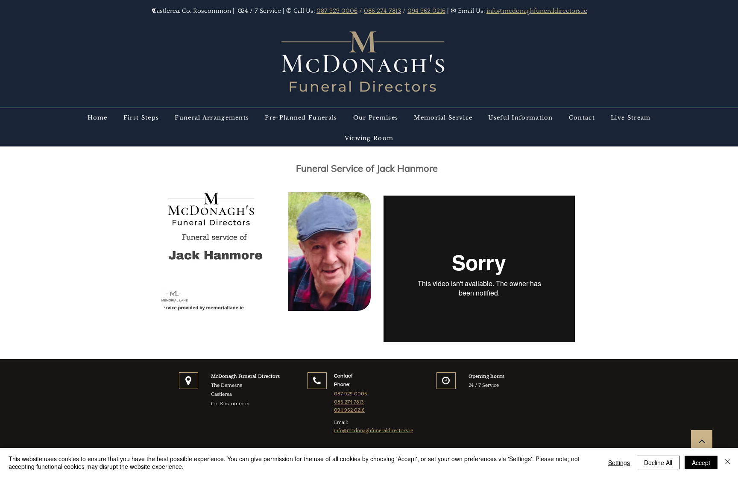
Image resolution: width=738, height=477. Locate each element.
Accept (701, 462)
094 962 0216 (426, 11)
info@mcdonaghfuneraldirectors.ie (536, 11)
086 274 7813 (382, 11)
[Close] (728, 462)
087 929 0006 (336, 11)
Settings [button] (619, 462)
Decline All (658, 462)
